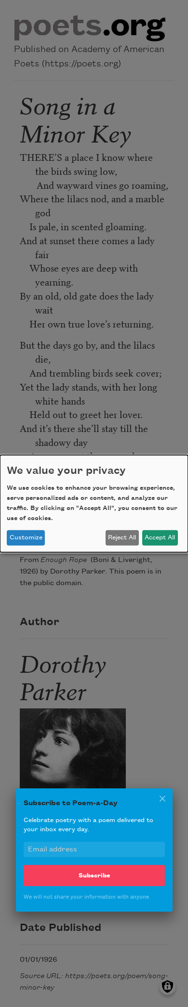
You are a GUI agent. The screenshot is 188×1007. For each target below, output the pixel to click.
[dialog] (94, 503)
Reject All (122, 537)
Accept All (160, 537)
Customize (26, 537)
